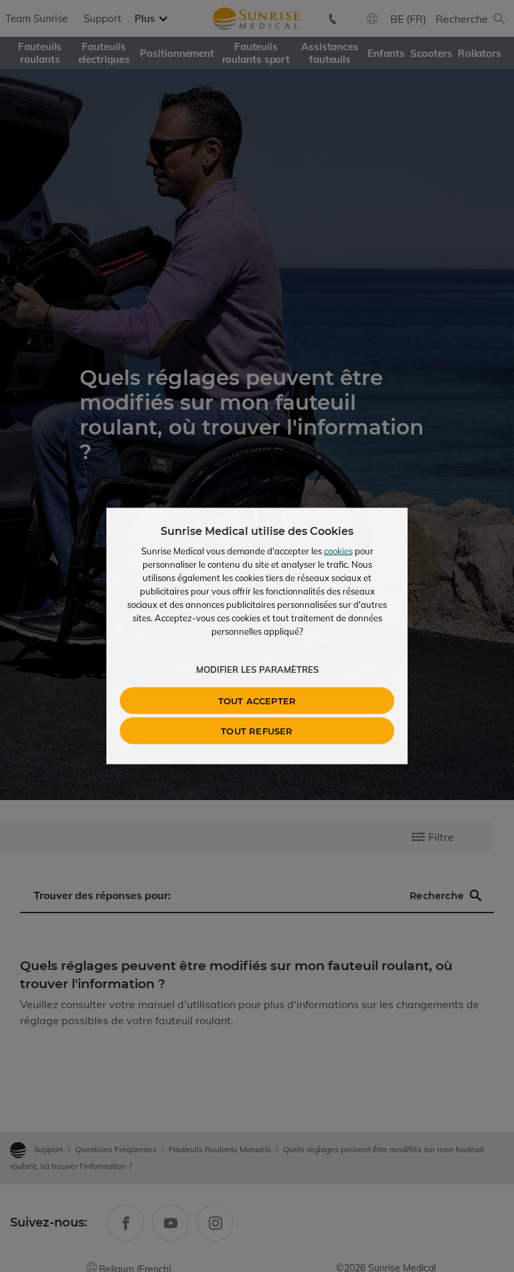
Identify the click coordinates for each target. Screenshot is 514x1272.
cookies (338, 551)
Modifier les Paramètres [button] (257, 669)
